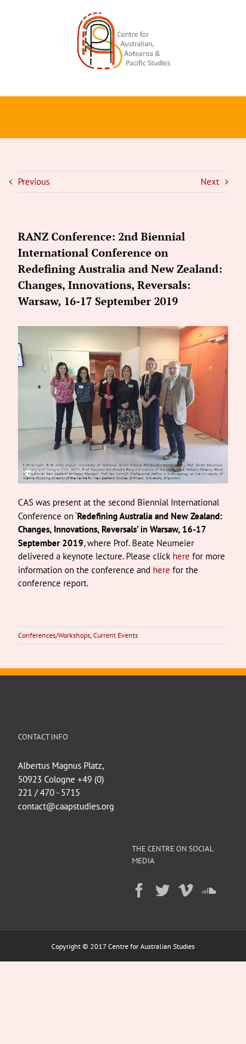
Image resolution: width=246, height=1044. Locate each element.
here (181, 556)
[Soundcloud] (209, 890)
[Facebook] (139, 890)
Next (210, 181)
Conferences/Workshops (54, 635)
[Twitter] (162, 890)
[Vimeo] (186, 890)
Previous (34, 181)
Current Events (115, 635)
